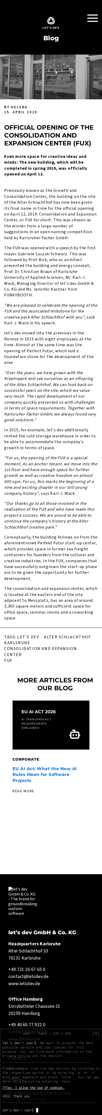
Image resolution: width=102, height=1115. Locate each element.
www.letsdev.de (24, 983)
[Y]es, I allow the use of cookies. (33, 1087)
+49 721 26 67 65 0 (26, 969)
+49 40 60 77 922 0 (26, 1024)
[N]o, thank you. (17, 1096)
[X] (96, 1033)
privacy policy (16, 1056)
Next (95, 754)
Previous (7, 754)
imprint (55, 1056)
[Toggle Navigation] (92, 17)
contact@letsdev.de (28, 976)
